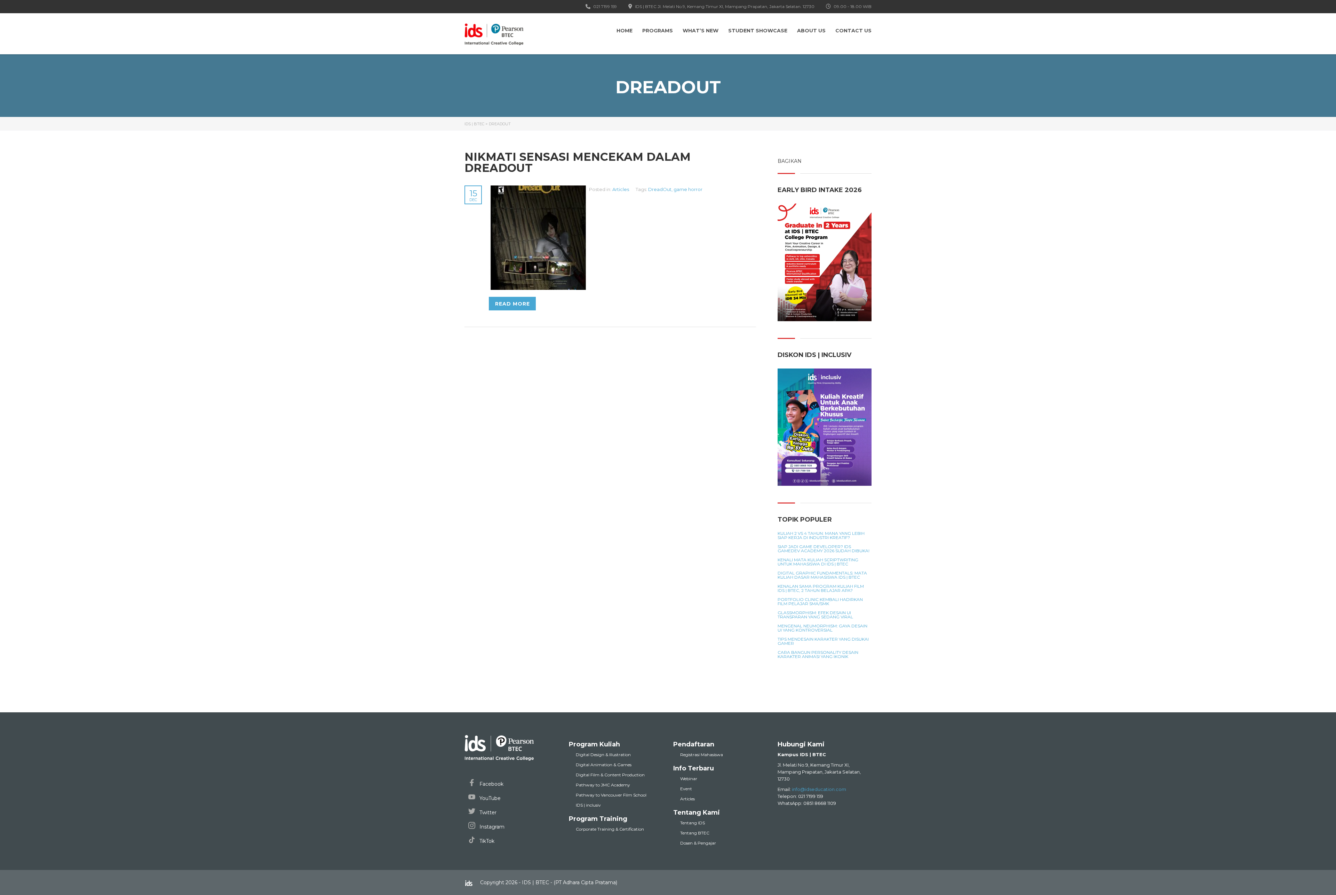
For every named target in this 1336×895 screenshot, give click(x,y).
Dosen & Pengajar (698, 843)
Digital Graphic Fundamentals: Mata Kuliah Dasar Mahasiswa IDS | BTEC (822, 575)
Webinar (688, 778)
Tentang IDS (692, 822)
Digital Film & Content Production (610, 774)
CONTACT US (853, 30)
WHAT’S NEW (700, 30)
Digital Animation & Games (603, 764)
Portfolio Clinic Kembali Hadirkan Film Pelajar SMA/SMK (820, 601)
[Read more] (539, 189)
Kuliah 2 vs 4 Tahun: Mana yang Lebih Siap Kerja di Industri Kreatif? (821, 535)
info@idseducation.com (819, 789)
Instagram (491, 827)
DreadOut (659, 189)
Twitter (487, 812)
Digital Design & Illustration (603, 754)
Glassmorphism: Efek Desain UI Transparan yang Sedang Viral (815, 615)
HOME (625, 30)
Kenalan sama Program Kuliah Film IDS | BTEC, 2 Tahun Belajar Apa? (821, 588)
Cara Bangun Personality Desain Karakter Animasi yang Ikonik (818, 654)
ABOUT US (811, 30)
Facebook (490, 784)
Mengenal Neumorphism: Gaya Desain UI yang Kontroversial (822, 628)
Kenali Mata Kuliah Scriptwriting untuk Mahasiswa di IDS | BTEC (818, 562)
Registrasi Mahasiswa (701, 754)
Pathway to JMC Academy (603, 784)
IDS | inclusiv (588, 805)
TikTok (486, 841)
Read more (512, 304)
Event (686, 788)
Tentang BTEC (694, 832)
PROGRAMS (657, 30)
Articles (620, 189)
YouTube (489, 798)
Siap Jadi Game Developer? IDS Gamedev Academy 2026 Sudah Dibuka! (823, 549)
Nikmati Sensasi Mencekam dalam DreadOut (577, 162)
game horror (688, 189)
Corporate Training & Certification (610, 829)
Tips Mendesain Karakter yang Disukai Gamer (823, 641)
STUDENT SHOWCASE (757, 30)
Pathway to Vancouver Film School (611, 795)
